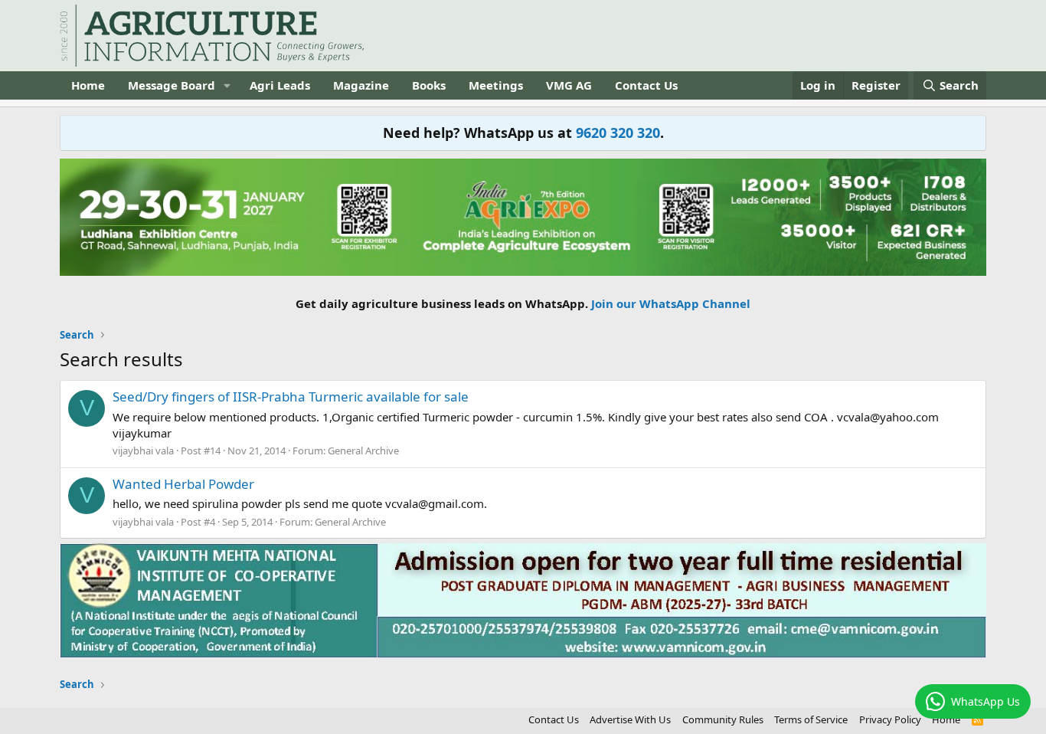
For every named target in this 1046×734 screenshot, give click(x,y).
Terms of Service (811, 719)
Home (88, 85)
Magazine (361, 85)
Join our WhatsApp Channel (670, 303)
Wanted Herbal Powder (183, 484)
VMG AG (569, 85)
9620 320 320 (618, 132)
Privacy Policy (890, 719)
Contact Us (646, 85)
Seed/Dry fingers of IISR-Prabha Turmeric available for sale (291, 396)
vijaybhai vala (143, 450)
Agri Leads (280, 85)
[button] (227, 85)
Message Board (171, 85)
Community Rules (722, 719)
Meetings (496, 85)
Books (429, 85)
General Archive (363, 450)
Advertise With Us (630, 719)
